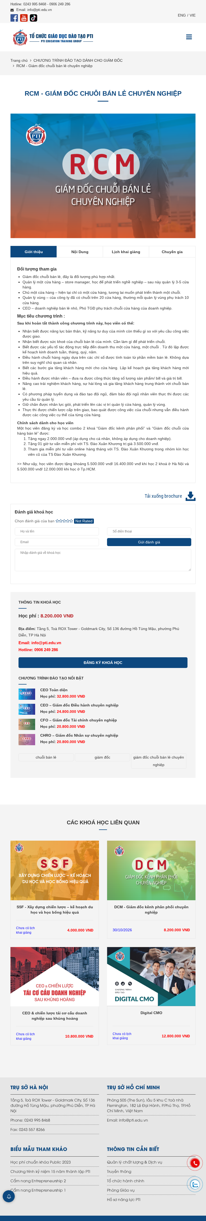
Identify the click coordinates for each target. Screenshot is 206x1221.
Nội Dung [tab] (80, 252)
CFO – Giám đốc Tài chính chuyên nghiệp (78, 720)
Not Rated (84, 521)
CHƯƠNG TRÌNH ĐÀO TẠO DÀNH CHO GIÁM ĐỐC (78, 60)
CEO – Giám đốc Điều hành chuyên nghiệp (79, 705)
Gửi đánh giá (149, 542)
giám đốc (102, 757)
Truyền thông (119, 1171)
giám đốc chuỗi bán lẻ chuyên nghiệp (158, 761)
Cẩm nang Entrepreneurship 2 (38, 1180)
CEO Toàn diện (54, 690)
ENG (182, 15)
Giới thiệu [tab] (34, 252)
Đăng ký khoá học (103, 662)
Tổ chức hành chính (125, 1180)
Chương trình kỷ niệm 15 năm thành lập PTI (50, 1171)
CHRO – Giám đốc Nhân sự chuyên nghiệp (79, 735)
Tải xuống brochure (163, 496)
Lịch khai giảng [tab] (126, 252)
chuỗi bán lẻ (46, 757)
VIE (193, 15)
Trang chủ (19, 60)
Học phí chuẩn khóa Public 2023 (40, 1161)
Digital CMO (151, 1013)
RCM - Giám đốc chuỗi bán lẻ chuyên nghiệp (54, 66)
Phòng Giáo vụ (121, 1189)
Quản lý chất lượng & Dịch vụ (134, 1161)
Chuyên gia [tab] (172, 252)
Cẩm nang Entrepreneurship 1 (38, 1189)
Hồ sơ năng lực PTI (123, 1199)
